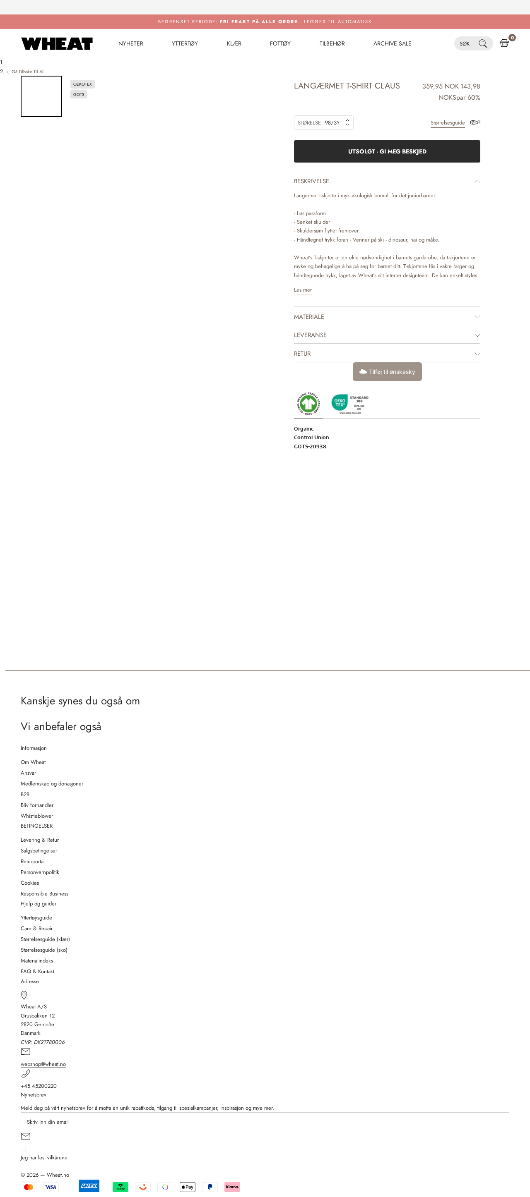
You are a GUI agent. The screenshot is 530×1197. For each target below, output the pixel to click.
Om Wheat (33, 762)
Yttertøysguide (36, 918)
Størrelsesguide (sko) (44, 950)
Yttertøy (185, 43)
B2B (25, 794)
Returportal (33, 861)
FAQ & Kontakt (37, 971)
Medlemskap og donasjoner (52, 784)
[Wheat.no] (57, 43)
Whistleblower (37, 816)
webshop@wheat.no (43, 1064)
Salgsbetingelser (39, 851)
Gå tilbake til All (28, 71)
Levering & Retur (40, 840)
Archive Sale (392, 43)
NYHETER (130, 43)
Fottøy (280, 43)
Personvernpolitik (40, 872)
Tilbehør (332, 43)
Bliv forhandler (37, 805)
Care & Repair (37, 928)
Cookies (30, 883)
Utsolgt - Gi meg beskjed (387, 151)
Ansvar (28, 773)
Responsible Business (44, 894)
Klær (234, 43)
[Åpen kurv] (504, 43)
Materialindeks (37, 961)
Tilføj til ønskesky (392, 371)
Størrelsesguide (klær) (45, 939)
